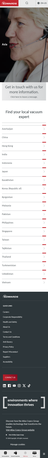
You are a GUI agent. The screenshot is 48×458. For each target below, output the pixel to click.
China (5, 137)
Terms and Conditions (11, 337)
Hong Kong (7, 145)
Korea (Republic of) (12, 188)
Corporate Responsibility (12, 317)
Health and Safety (10, 322)
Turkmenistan (9, 265)
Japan (5, 171)
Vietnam (6, 282)
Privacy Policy (8, 347)
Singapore (7, 231)
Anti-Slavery (7, 342)
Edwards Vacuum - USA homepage (9, 3)
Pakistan (6, 214)
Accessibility (7, 362)
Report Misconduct (10, 352)
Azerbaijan (7, 128)
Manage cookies (17, 444)
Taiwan (5, 239)
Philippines (7, 222)
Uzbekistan (7, 273)
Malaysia (6, 205)
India (4, 154)
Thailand (6, 256)
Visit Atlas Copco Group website (20, 430)
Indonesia (7, 162)
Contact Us (7, 332)
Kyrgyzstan (7, 197)
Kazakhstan (8, 179)
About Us (6, 327)
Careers (6, 312)
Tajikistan (7, 248)
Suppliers (6, 357)
